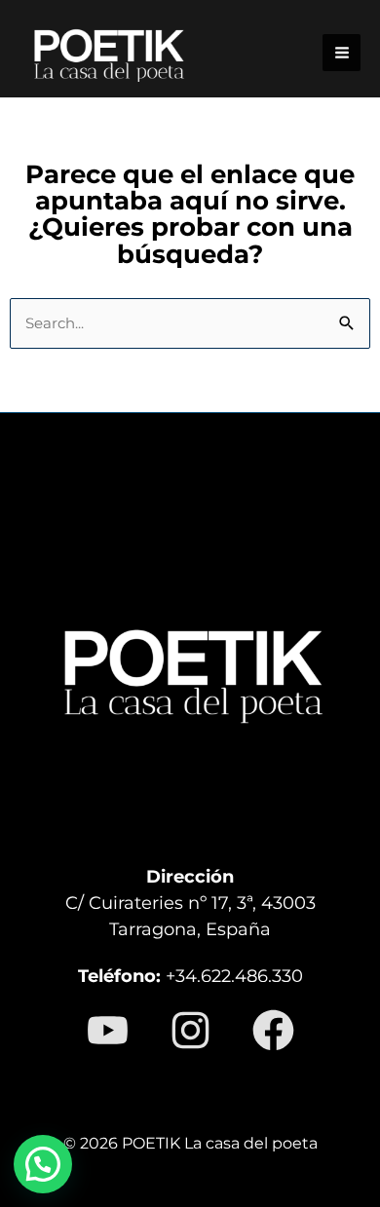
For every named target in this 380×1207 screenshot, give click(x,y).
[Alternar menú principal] (342, 53)
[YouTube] (107, 1030)
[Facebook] (273, 1030)
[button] (43, 1164)
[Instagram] (190, 1030)
